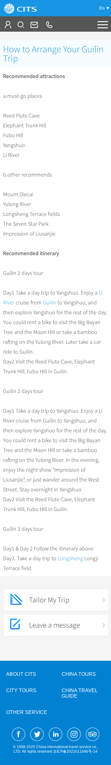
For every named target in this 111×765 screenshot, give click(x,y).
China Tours (79, 674)
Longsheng (70, 558)
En (102, 8)
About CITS (21, 674)
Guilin (49, 302)
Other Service (26, 712)
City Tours (21, 690)
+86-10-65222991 (49, 24)
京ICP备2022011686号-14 (75, 751)
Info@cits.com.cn (33, 24)
